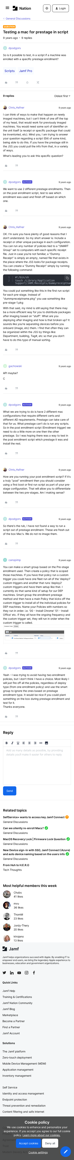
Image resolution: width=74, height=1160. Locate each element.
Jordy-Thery (21, 925)
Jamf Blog (8, 1009)
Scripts (10, 71)
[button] (7, 9)
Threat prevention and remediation (24, 1105)
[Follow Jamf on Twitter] (4, 972)
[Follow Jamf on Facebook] (34, 973)
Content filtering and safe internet (23, 1111)
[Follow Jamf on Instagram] (26, 973)
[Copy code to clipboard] (67, 278)
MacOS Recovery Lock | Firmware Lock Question (34, 839)
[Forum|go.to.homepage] (22, 8)
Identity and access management (23, 1093)
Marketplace (10, 1015)
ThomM (18, 914)
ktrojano (19, 936)
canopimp (15, 560)
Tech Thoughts (12, 869)
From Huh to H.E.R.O (16, 865)
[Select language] (47, 8)
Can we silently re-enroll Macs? (23, 828)
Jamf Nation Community (17, 1003)
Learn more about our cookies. (41, 1135)
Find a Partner (11, 1027)
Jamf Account (11, 1033)
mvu (16, 903)
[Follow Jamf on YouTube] (19, 972)
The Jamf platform (13, 1051)
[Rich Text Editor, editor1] (37, 766)
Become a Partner (13, 1021)
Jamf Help (8, 990)
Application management (17, 1069)
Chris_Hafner (16, 107)
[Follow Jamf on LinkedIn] (12, 973)
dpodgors (15, 48)
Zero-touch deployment (17, 1057)
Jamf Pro (25, 71)
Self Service (9, 1087)
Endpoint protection (14, 1099)
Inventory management (16, 1075)
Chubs (18, 892)
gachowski (15, 366)
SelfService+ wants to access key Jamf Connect (34, 817)
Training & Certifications (17, 996)
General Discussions (18, 18)
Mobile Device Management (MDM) (24, 1063)
